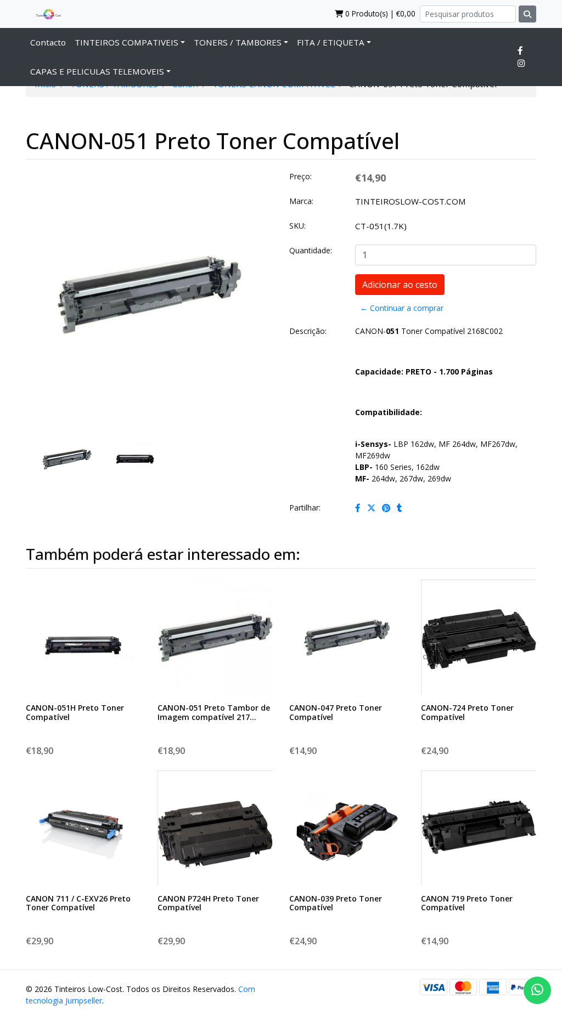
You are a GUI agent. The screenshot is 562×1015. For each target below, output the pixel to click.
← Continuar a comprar (401, 308)
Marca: (301, 201)
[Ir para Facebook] (520, 50)
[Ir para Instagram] (521, 63)
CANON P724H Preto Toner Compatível (208, 903)
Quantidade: (310, 250)
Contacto (48, 42)
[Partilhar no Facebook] (358, 507)
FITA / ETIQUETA (330, 42)
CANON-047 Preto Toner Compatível (335, 712)
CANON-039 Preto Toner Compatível (335, 903)
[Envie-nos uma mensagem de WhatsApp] (537, 990)
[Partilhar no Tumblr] (399, 507)
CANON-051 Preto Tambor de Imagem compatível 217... (214, 712)
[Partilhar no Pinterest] (386, 507)
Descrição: (308, 331)
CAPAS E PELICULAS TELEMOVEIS (97, 71)
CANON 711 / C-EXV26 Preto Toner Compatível (78, 903)
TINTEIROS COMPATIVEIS (126, 42)
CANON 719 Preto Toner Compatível (467, 903)
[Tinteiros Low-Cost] (44, 14)
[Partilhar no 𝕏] (371, 507)
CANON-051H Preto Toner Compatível (75, 712)
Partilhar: (305, 507)
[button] (37, 340)
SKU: (297, 225)
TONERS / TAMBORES (238, 42)
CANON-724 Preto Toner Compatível (467, 712)
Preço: (300, 176)
